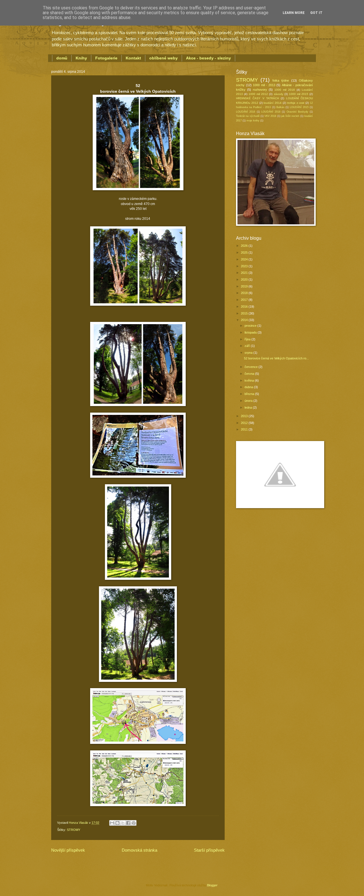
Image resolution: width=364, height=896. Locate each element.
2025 (245, 252)
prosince (251, 325)
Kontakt (133, 58)
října (248, 339)
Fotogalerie (106, 58)
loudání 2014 (273, 102)
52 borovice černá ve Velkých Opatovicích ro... (276, 358)
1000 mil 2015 (298, 94)
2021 (245, 272)
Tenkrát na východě (248, 116)
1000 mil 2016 (284, 89)
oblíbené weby (163, 58)
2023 (245, 266)
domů (61, 58)
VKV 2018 (270, 116)
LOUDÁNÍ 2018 (270, 111)
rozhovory (260, 89)
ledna (249, 407)
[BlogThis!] (117, 823)
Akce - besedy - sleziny (208, 58)
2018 (245, 293)
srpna (249, 352)
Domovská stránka (139, 850)
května (250, 380)
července (251, 367)
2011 (245, 429)
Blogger (212, 885)
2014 (245, 320)
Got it (316, 13)
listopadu (251, 332)
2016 (245, 306)
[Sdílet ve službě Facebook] (128, 823)
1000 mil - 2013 (264, 85)
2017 (245, 299)
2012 (245, 423)
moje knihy (253, 120)
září (248, 345)
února (249, 400)
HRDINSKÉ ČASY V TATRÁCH (257, 98)
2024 (245, 259)
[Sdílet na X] (123, 823)
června (250, 373)
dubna (249, 387)
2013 (245, 416)
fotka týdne (280, 80)
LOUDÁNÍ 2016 (245, 111)
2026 (245, 245)
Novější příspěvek (68, 850)
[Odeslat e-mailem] (112, 823)
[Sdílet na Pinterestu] (133, 823)
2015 (245, 313)
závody (278, 94)
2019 (245, 286)
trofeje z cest (296, 102)
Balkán (280, 107)
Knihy (81, 58)
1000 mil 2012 (258, 94)
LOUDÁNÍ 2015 (299, 107)
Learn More (294, 13)
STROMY (73, 829)
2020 (245, 279)
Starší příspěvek (209, 850)
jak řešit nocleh (290, 116)
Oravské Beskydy (297, 111)
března (250, 394)
